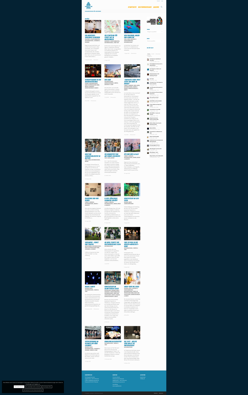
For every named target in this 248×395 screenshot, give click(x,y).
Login (162, 0)
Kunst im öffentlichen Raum (92, 85)
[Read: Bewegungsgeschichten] (148, 146)
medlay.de (142, 378)
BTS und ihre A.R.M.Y (131, 154)
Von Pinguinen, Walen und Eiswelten (131, 36)
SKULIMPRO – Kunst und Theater (91, 243)
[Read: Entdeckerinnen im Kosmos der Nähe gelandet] (148, 141)
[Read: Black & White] (148, 128)
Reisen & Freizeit (116, 295)
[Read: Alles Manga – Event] (148, 153)
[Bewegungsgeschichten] (112, 332)
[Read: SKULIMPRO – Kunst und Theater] (148, 113)
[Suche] (161, 6)
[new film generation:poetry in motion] (93, 145)
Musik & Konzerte (89, 86)
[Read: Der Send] (148, 79)
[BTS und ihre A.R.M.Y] (132, 145)
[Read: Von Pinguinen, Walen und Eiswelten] (148, 69)
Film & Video (127, 39)
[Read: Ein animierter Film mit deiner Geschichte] (148, 93)
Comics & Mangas (128, 85)
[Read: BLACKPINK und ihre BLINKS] (148, 101)
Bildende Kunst (128, 202)
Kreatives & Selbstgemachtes (92, 39)
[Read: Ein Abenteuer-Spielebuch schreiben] (148, 59)
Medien (86, 161)
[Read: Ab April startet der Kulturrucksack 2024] (148, 119)
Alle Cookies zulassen (19, 386)
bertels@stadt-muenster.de (119, 382)
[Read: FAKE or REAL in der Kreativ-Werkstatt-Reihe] (148, 124)
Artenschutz (107, 290)
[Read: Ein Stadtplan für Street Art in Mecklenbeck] (148, 64)
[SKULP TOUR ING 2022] (132, 277)
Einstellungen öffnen (47, 386)
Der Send (107, 80)
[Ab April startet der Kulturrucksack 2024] (112, 233)
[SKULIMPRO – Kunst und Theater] (93, 233)
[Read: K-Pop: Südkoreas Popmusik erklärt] (148, 105)
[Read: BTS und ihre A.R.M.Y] (148, 98)
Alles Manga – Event (154, 152)
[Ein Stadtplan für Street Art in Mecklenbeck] (112, 26)
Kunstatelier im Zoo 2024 (131, 199)
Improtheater (88, 246)
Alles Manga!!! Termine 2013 (155, 148)
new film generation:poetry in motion (92, 156)
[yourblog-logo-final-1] (88, 6)
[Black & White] (93, 277)
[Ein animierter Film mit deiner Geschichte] (112, 145)
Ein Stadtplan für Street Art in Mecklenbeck (110, 37)
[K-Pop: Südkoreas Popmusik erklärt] (112, 189)
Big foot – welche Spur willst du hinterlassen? (130, 343)
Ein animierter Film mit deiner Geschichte (112, 155)
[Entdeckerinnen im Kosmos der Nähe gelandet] (93, 332)
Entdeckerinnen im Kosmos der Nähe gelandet (91, 343)
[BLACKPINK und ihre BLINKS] (93, 189)
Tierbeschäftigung (128, 203)
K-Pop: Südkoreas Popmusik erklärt (110, 199)
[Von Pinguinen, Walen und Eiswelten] (132, 26)
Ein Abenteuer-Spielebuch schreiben (92, 36)
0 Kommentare (133, 53)
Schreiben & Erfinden (90, 249)
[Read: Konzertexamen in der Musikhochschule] (148, 74)
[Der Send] (112, 70)
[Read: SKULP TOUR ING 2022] (148, 137)
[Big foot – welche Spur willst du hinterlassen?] (132, 332)
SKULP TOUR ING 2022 (131, 287)
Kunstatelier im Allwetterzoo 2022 (111, 288)
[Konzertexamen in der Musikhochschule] (93, 70)
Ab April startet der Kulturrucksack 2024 (112, 243)
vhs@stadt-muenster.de (93, 380)
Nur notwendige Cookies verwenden (33, 386)
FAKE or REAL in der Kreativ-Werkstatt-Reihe (131, 244)
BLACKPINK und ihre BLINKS (92, 199)
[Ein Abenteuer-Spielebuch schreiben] (93, 26)
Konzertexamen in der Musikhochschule (93, 81)
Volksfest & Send (108, 84)
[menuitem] (132, 6)
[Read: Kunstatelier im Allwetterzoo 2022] (148, 132)
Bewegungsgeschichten (112, 342)
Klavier (87, 83)
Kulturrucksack (89, 40)
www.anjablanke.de (117, 386)
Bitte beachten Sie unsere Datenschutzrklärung (33, 390)
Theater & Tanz (93, 350)
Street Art (116, 42)
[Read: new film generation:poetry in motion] (148, 88)
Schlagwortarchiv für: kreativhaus (93, 11)
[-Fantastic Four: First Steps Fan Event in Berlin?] (132, 70)
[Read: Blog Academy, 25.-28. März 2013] (148, 156)
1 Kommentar (95, 59)
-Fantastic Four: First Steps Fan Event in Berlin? (132, 82)
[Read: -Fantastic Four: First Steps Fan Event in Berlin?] (148, 83)
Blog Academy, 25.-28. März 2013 (156, 155)
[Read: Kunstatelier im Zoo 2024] (148, 110)
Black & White (90, 287)
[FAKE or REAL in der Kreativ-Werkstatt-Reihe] (132, 233)
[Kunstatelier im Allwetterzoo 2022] (112, 277)
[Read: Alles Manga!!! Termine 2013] (148, 149)
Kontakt (158, 0)
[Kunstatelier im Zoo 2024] (132, 189)
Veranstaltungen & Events (91, 88)
